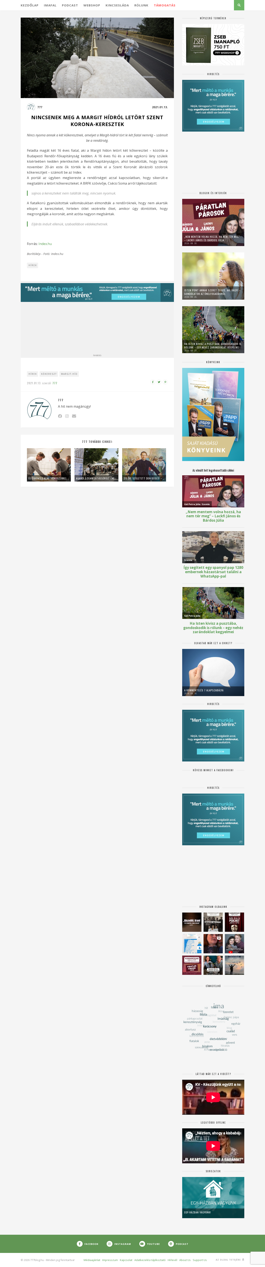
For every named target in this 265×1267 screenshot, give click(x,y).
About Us (185, 1260)
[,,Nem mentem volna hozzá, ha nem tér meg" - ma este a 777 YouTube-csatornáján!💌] (234, 943)
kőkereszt (49, 373)
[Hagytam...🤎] (191, 922)
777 (39, 107)
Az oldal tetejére (229, 1259)
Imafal (50, 5)
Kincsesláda (117, 5)
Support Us (200, 1260)
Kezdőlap (30, 5)
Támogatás (165, 5)
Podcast (70, 5)
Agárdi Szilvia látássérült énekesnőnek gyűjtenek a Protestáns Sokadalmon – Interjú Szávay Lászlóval (96, 478)
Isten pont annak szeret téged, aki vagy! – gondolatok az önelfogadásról (212, 291)
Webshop (91, 5)
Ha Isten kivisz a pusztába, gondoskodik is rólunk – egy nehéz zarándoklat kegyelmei (212, 345)
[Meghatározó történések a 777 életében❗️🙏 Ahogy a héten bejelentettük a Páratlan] (234, 922)
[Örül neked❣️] (234, 965)
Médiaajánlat (92, 1260)
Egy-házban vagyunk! (197, 1212)
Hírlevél (172, 1260)
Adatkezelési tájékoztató (150, 1260)
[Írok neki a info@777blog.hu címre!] (74, 416)
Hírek (33, 265)
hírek (33, 373)
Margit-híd (69, 373)
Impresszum (110, 1260)
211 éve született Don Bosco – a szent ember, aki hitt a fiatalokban (144, 478)
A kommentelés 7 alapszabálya (204, 690)
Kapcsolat (126, 1260)
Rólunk (141, 5)
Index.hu (45, 243)
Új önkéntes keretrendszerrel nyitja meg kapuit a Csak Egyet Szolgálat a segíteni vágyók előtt (48, 478)
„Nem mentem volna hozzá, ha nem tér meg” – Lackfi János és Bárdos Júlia (212, 238)
